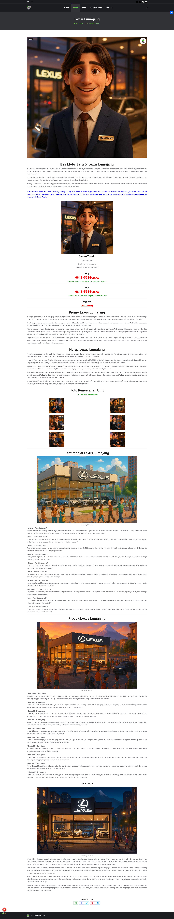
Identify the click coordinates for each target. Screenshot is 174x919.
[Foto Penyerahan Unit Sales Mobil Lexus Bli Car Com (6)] (117, 439)
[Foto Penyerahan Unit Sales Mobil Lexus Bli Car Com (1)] (56, 405)
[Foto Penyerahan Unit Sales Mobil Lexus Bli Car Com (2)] (117, 405)
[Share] (172, 12)
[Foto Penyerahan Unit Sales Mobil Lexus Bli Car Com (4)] (117, 422)
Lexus (30, 39)
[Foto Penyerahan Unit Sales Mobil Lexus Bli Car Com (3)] (56, 422)
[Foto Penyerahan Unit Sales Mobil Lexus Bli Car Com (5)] (56, 439)
